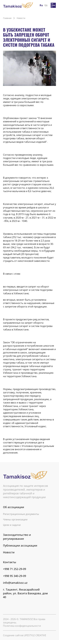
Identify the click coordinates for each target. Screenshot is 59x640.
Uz (46, 5)
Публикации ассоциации (20, 545)
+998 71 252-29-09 (14, 569)
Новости (9, 552)
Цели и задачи (12, 525)
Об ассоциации (13, 507)
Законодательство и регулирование (17, 536)
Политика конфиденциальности (22, 625)
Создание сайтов (24, 635)
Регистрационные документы (21, 514)
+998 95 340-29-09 (14, 576)
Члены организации (15, 519)
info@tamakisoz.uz (15, 582)
